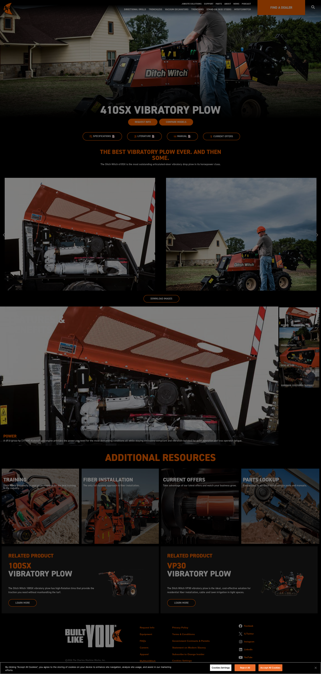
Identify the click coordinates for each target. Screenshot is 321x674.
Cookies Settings (221, 667)
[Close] (315, 667)
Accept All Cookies (270, 667)
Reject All (245, 667)
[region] (160, 668)
